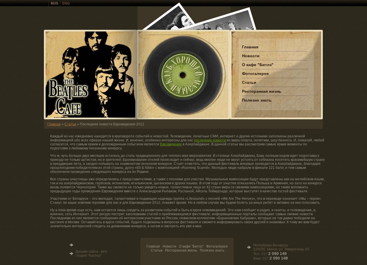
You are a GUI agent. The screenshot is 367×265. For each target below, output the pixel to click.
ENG (66, 3)
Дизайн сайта (87, 252)
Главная (54, 124)
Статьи (70, 124)
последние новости (210, 140)
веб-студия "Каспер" (92, 254)
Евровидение (171, 144)
